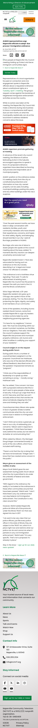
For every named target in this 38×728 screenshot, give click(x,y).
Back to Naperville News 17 (14, 68)
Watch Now (8, 627)
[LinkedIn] (18, 683)
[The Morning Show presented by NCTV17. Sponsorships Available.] (19, 215)
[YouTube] (5, 689)
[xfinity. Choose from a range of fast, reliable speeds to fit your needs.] (19, 203)
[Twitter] (11, 683)
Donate (29, 20)
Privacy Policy (22, 723)
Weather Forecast (31, 12)
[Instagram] (24, 683)
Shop (5, 631)
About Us (7, 613)
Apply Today (19, 7)
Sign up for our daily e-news (17, 698)
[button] (5, 19)
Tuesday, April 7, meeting (13, 91)
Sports (6, 620)
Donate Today (10, 73)
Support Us (8, 634)
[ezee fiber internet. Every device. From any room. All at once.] (19, 128)
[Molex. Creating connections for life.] (19, 141)
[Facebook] (5, 683)
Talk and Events (10, 624)
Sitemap (20, 725)
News (5, 617)
